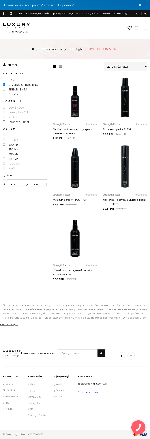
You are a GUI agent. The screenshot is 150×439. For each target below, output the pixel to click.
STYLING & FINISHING (9, 387)
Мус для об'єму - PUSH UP (70, 199)
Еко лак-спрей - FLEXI (117, 129)
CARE (6, 402)
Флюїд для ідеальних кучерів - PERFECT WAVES (72, 131)
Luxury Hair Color (34, 406)
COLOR (7, 408)
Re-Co (31, 390)
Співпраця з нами (88, 392)
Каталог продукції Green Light (61, 49)
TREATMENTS (10, 396)
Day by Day (34, 396)
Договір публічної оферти (58, 390)
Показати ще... (9, 324)
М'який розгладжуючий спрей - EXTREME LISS (72, 272)
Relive (31, 384)
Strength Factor (37, 415)
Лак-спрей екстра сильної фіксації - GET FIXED (124, 201)
